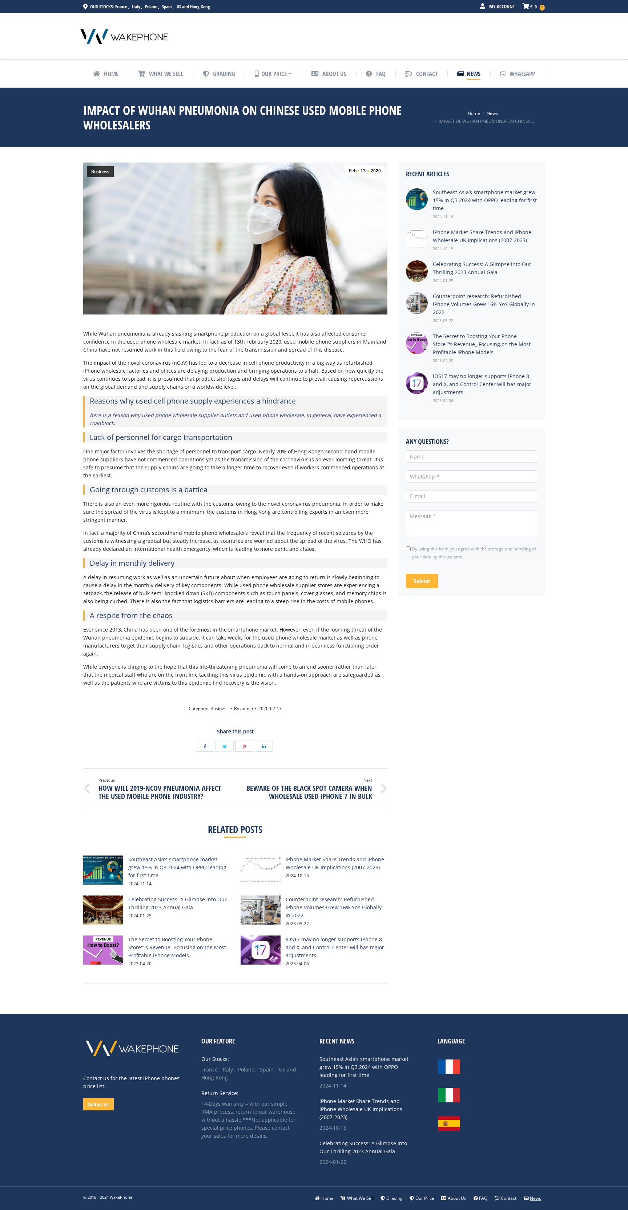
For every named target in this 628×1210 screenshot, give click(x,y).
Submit (422, 581)
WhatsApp (521, 73)
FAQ (483, 1198)
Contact (508, 1198)
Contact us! (99, 1104)
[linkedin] (264, 746)
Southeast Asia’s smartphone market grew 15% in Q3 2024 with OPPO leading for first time (177, 867)
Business (100, 171)
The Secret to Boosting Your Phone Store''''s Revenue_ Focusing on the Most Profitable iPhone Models (177, 947)
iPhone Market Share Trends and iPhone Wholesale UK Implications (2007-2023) (360, 1109)
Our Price (424, 1198)
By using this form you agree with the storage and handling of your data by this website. (474, 553)
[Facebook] (205, 746)
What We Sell (360, 1198)
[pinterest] (244, 746)
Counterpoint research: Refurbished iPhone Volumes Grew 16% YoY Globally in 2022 (334, 907)
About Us (457, 1198)
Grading (394, 1198)
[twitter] (225, 746)
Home (474, 113)
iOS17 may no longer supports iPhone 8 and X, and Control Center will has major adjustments (335, 947)
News (492, 113)
